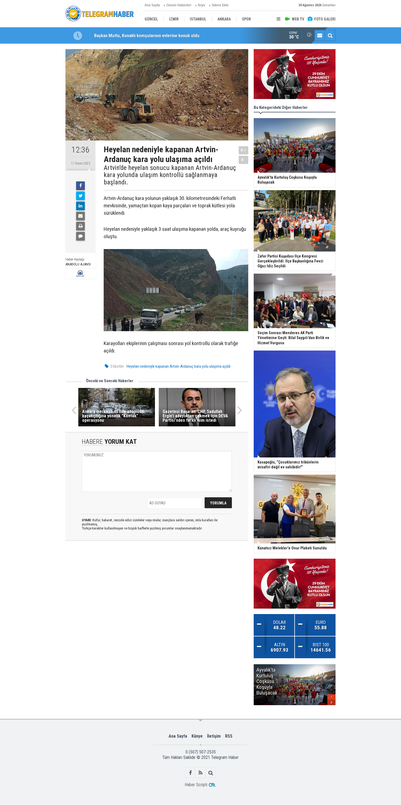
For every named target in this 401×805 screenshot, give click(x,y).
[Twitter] (80, 195)
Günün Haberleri (178, 5)
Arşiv (201, 5)
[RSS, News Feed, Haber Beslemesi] (201, 772)
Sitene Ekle (220, 5)
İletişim (214, 736)
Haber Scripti (196, 784)
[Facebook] (80, 185)
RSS (228, 736)
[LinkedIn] (80, 206)
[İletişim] (320, 35)
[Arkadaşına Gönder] (80, 216)
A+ (243, 150)
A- (243, 159)
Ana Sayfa (152, 5)
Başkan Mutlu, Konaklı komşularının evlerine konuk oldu (146, 35)
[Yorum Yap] (80, 236)
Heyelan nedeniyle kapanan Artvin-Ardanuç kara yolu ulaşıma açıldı (179, 366)
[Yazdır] (80, 226)
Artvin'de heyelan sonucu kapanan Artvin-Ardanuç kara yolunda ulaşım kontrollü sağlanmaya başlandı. (170, 175)
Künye (197, 736)
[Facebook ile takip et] (190, 772)
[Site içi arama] (330, 35)
